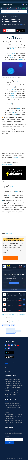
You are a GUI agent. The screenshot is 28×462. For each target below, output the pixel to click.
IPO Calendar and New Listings (12, 390)
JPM (6, 202)
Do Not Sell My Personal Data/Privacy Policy (14, 450)
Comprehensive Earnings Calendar (13, 383)
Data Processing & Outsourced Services (13, 330)
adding (11, 55)
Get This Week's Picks (10, 258)
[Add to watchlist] (24, 266)
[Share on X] (5, 325)
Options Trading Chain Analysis (12, 381)
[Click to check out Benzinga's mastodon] (8, 348)
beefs (14, 102)
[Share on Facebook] (7, 325)
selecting (14, 85)
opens (9, 195)
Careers (7, 367)
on (18, 185)
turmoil (11, 197)
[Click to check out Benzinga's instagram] (8, 345)
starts (12, 112)
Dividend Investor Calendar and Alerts (14, 385)
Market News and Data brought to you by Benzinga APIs (13, 314)
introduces (14, 51)
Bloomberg (9, 233)
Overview (14, 290)
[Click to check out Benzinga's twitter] (15, 345)
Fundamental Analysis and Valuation (13, 414)
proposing (12, 89)
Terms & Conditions (14, 448)
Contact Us (7, 371)
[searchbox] (15, 11)
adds (11, 57)
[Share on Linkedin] (3, 325)
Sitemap (22, 452)
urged (11, 110)
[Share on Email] (12, 325)
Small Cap (12, 328)
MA (11, 104)
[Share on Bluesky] (9, 325)
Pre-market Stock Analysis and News (13, 420)
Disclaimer (6, 452)
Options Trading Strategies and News (13, 405)
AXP (12, 82)
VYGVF (12, 49)
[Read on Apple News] (20, 30)
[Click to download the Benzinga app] (9, 352)
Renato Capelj (7, 24)
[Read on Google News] (10, 30)
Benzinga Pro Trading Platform (12, 403)
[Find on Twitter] (24, 24)
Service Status (14, 452)
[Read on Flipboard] (4, 30)
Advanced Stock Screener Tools (12, 379)
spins (11, 100)
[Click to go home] (7, 4)
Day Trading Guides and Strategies (13, 416)
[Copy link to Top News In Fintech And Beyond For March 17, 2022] (14, 325)
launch (13, 53)
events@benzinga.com (7, 164)
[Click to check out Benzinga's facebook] (5, 345)
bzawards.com (16, 157)
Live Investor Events (9, 418)
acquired (15, 91)
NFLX (11, 187)
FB (10, 193)
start (18, 108)
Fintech (7, 328)
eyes (18, 81)
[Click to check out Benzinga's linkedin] (12, 345)
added (14, 45)
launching (13, 93)
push (16, 191)
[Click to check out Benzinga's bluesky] (5, 348)
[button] (23, 5)
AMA (13, 47)
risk (14, 189)
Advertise (7, 369)
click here (13, 322)
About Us (7, 365)
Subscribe (9, 442)
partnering (20, 59)
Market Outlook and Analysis (11, 392)
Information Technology (10, 332)
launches (12, 97)
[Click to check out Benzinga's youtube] (18, 345)
